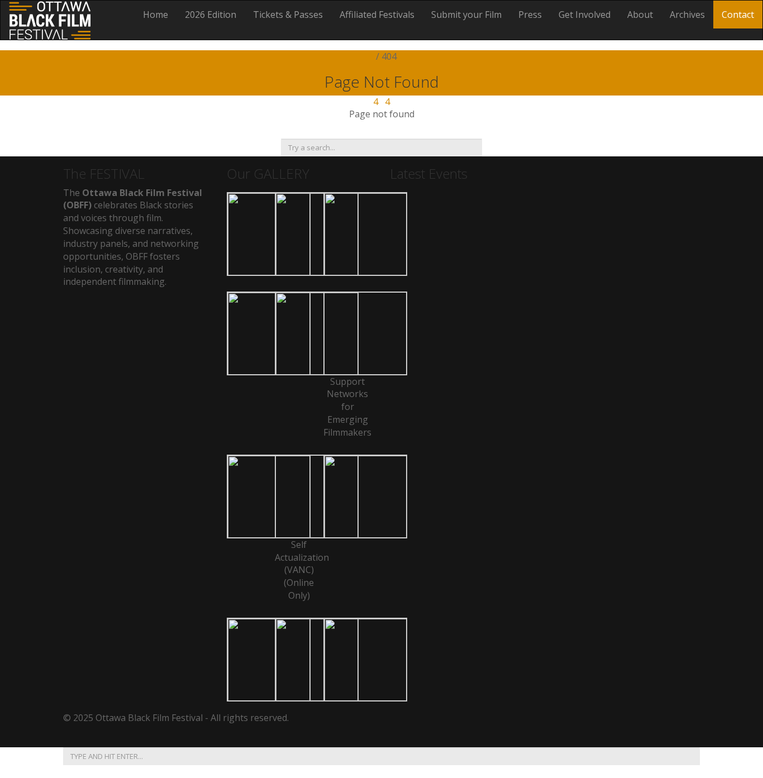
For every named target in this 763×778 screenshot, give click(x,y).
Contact (738, 14)
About (640, 14)
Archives (687, 14)
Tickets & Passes (288, 14)
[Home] (49, 19)
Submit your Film (466, 14)
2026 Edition (210, 14)
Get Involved (585, 14)
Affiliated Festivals (377, 14)
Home (155, 14)
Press (530, 14)
